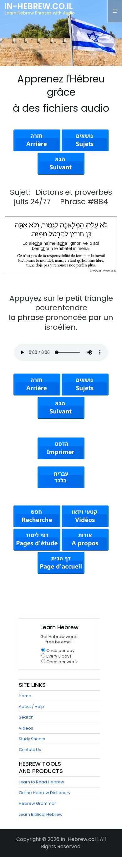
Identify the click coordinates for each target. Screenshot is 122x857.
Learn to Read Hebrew (41, 782)
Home (25, 696)
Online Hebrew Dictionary (44, 793)
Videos (26, 728)
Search (26, 717)
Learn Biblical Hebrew (41, 814)
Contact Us (30, 750)
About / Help (31, 706)
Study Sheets (32, 739)
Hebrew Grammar (37, 803)
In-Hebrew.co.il (38, 6)
